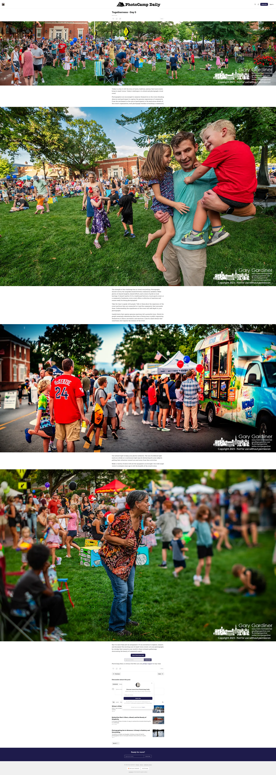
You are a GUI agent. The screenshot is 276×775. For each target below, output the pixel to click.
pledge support (148, 664)
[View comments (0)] (116, 18)
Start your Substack (134, 768)
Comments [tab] (115, 684)
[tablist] (118, 684)
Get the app (145, 768)
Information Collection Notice (137, 703)
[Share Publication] (258, 4)
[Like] (113, 18)
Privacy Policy (149, 703)
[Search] (255, 4)
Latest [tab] (117, 702)
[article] (138, 710)
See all (115, 743)
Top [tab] (113, 702)
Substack (131, 772)
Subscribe (264, 4)
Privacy (137, 764)
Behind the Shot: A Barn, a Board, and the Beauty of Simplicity (129, 718)
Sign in (271, 4)
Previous (117, 674)
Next (159, 674)
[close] (152, 683)
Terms (141, 764)
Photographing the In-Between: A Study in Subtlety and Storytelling (131, 731)
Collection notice (148, 764)
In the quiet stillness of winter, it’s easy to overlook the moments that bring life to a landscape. (131, 721)
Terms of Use (145, 701)
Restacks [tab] (121, 684)
